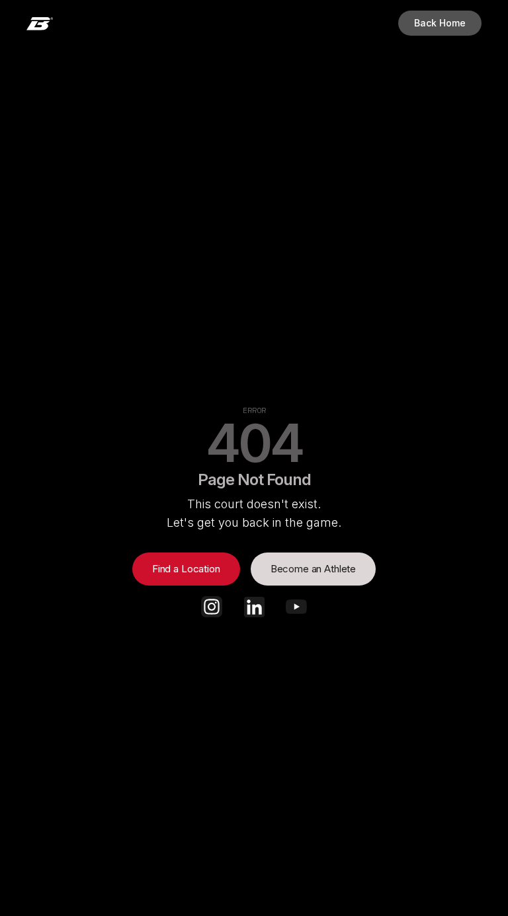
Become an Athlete (313, 568)
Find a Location (186, 568)
